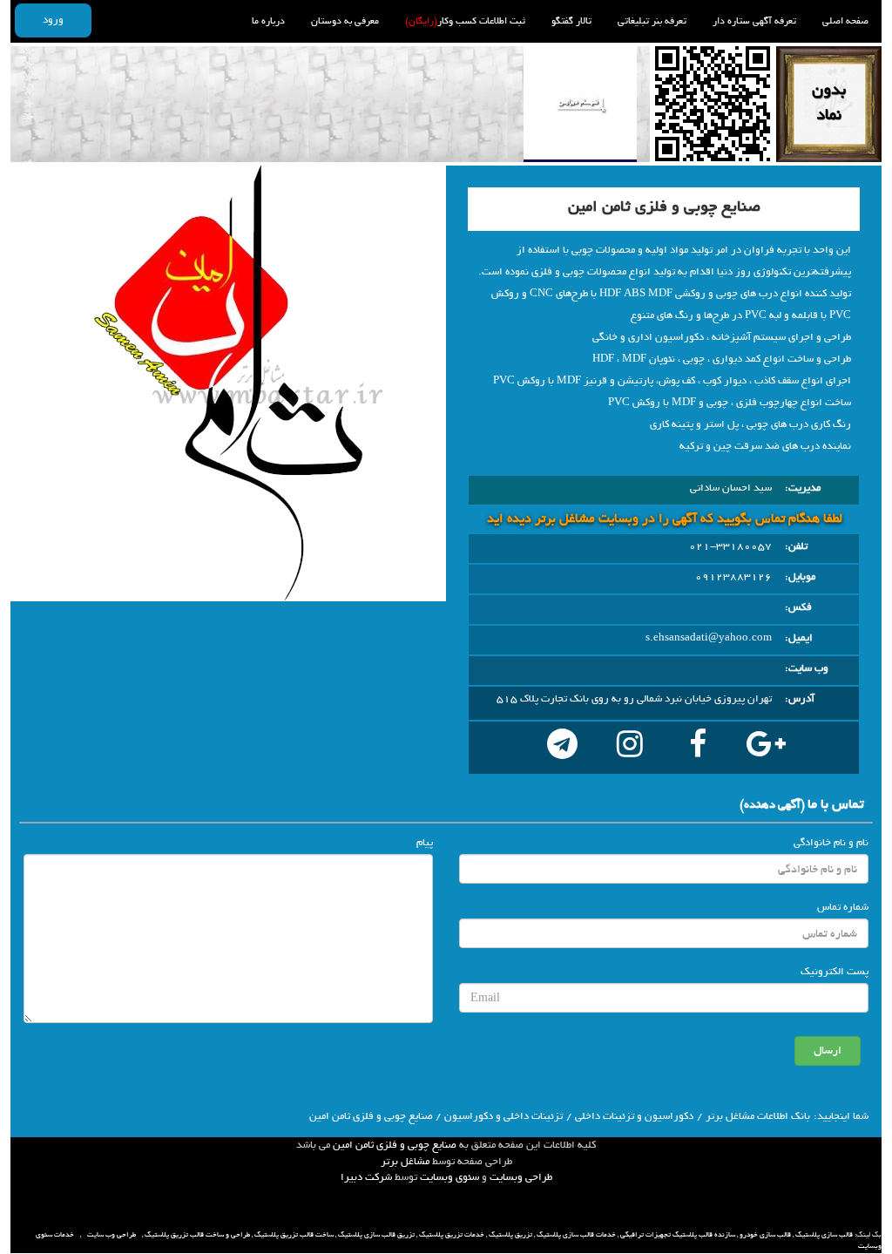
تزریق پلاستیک (510, 1235)
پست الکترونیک (834, 971)
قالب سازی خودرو (765, 1235)
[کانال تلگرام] (561, 748)
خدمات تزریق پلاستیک (451, 1235)
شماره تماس (842, 907)
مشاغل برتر (405, 1161)
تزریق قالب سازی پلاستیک (376, 1235)
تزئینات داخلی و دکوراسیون (503, 1116)
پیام (424, 842)
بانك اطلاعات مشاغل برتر (758, 1116)
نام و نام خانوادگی (831, 842)
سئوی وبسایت (449, 1177)
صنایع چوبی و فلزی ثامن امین (394, 1145)
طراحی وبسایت (521, 1177)
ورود (53, 20)
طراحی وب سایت (111, 1235)
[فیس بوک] (697, 748)
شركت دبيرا (366, 1177)
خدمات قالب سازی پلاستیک (576, 1235)
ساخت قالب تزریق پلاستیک (294, 1235)
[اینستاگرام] (629, 748)
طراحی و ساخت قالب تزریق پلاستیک (197, 1235)
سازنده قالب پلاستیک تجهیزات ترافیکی (677, 1235)
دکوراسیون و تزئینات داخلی (634, 1116)
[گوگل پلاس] (765, 748)
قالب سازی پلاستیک (824, 1235)
